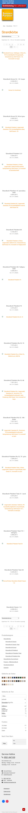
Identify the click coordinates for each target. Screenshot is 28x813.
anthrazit (14, 699)
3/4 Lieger (4, 728)
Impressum (6, 788)
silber (23, 681)
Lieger (3, 730)
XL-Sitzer (4, 716)
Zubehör (6, 668)
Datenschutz (7, 791)
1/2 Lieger (4, 725)
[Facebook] (3, 801)
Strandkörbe (9, 26)
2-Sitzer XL (4, 711)
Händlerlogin (7, 794)
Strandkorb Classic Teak (12, 644)
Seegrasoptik (21, 681)
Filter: (4, 696)
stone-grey (25, 681)
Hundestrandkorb (9, 665)
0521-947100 (8, 3)
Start (4, 26)
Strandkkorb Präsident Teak (13, 653)
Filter (4, 743)
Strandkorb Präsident (12, 650)
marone (23, 677)
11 (14, 47)
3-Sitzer (4, 713)
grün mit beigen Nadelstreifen (21, 677)
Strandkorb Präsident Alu (13, 656)
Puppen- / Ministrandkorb (11, 662)
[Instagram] (7, 801)
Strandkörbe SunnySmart (11, 659)
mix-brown (25, 677)
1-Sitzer (4, 706)
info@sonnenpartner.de (10, 782)
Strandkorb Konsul (11, 647)
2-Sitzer (4, 708)
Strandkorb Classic (11, 641)
